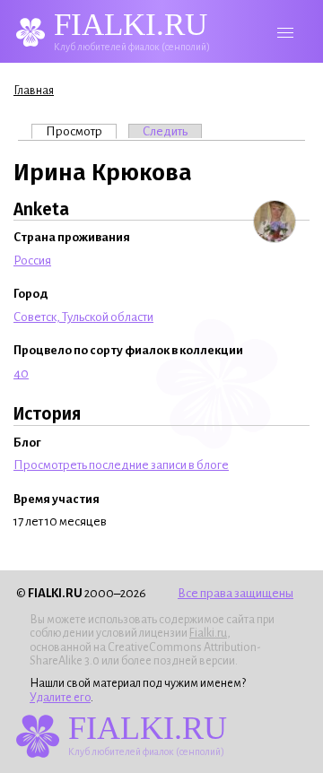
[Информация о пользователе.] (274, 221)
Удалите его (60, 697)
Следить (165, 131)
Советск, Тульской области (83, 317)
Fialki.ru (208, 633)
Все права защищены (235, 593)
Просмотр (81, 131)
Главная (33, 90)
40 (21, 373)
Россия (32, 260)
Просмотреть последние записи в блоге (121, 465)
